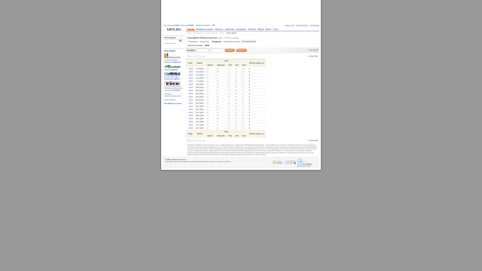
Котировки (241, 29)
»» (204, 56)
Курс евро (187, 25)
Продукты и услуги (204, 29)
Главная (190, 29)
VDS (301, 164)
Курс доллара (172, 25)
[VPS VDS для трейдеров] (303, 160)
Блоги (268, 29)
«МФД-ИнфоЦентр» (178, 159)
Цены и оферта (169, 100)
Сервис (170, 70)
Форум (261, 29)
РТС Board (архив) (211, 33)
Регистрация (314, 25)
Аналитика (229, 29)
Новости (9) (204, 42)
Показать (229, 50)
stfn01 (222, 33)
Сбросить (241, 50)
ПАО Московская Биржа (252, 145)
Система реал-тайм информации (172, 78)
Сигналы (252, 29)
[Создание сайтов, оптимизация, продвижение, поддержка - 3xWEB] (277, 162)
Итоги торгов (231, 33)
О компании (193, 42)
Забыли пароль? (302, 25)
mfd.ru (189, 33)
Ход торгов (313, 50)
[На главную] (174, 30)
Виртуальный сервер (304, 166)
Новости (219, 29)
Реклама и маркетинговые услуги (172, 95)
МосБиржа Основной (232, 42)
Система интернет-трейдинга (172, 61)
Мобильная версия (203, 25)
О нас (275, 29)
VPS (298, 164)
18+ (213, 25)
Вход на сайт (290, 25)
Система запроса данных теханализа (173, 89)
